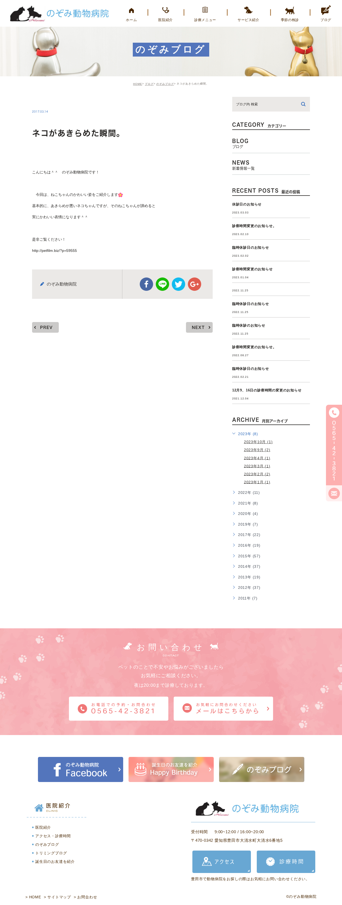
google (194, 284)
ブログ (149, 83)
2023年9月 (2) (257, 450)
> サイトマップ (57, 897)
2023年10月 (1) (258, 442)
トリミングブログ (51, 853)
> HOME (33, 897)
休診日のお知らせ (247, 204)
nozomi (47, 100)
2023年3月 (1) (257, 466)
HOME (137, 83)
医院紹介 (43, 827)
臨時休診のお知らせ (248, 325)
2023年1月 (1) (257, 482)
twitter (178, 284)
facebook (146, 284)
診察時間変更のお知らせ (252, 269)
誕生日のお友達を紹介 (55, 861)
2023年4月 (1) (257, 458)
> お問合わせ (85, 897)
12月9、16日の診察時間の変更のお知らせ (267, 390)
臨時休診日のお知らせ (250, 247)
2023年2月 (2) (257, 474)
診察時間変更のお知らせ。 (254, 226)
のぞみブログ (165, 83)
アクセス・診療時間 (53, 836)
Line (162, 284)
